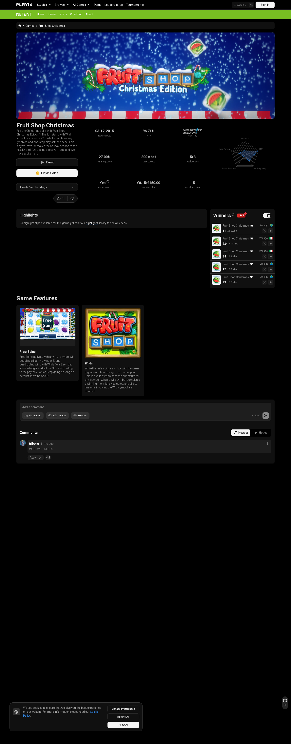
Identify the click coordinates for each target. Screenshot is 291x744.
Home (41, 14)
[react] (48, 457)
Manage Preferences (123, 709)
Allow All (123, 724)
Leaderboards (114, 4)
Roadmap (76, 14)
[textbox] (145, 406)
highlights (92, 223)
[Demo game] (270, 230)
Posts (98, 4)
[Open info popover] (233, 214)
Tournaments (135, 4)
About (89, 14)
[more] (267, 443)
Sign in (265, 4)
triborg (34, 443)
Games (52, 14)
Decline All (123, 716)
